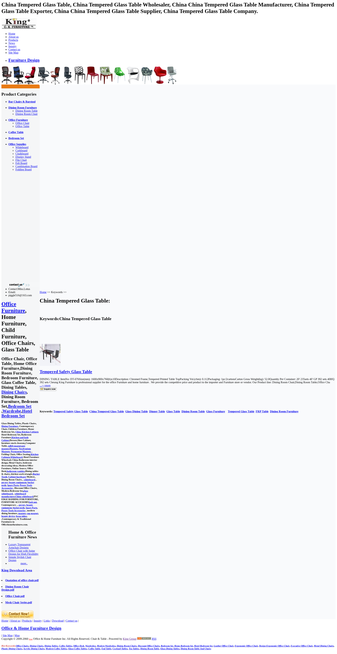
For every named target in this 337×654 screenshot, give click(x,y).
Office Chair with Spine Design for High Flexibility (23, 552)
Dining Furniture (9, 426)
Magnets (13, 448)
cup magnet (32, 513)
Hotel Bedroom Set (16, 413)
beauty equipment (18, 482)
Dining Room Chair (26, 113)
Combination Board (26, 166)
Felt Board (21, 163)
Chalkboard (21, 153)
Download (58, 620)
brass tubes (21, 516)
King (30, 639)
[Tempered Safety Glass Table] (50, 364)
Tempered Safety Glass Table (66, 371)
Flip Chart (21, 159)
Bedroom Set (19, 406)
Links (47, 620)
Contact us (14, 49)
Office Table (22, 126)
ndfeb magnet (14, 446)
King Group (129, 638)
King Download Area (16, 570)
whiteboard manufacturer (13, 495)
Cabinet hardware (17, 476)
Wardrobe (11, 411)
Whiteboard (21, 147)
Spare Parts (13, 485)
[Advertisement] (15, 226)
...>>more (45, 385)
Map (17, 635)
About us (13, 36)
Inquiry (12, 46)
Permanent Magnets (21, 451)
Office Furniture (13, 307)
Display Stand (23, 156)
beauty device (8, 516)
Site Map (13, 52)
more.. (24, 563)
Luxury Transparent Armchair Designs (19, 546)
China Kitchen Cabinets (27, 431)
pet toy (4, 482)
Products (13, 39)
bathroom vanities (16, 471)
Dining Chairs (14, 392)
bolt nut (33, 502)
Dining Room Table (26, 110)
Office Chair (22, 123)
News (11, 43)
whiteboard (29, 479)
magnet (22, 513)
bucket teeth (19, 507)
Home (11, 33)
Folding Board (23, 169)
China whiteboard (24, 496)
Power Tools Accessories (13, 510)
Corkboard (21, 150)
